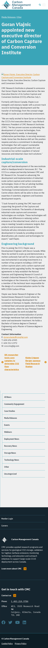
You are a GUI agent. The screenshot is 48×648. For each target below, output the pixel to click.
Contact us (6, 595)
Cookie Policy (7, 643)
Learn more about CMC (11, 568)
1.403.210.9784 (19, 601)
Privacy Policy (20, 643)
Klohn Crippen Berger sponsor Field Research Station (33, 362)
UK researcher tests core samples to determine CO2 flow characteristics (11, 362)
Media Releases (8, 17)
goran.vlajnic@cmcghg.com (16, 337)
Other (19, 17)
